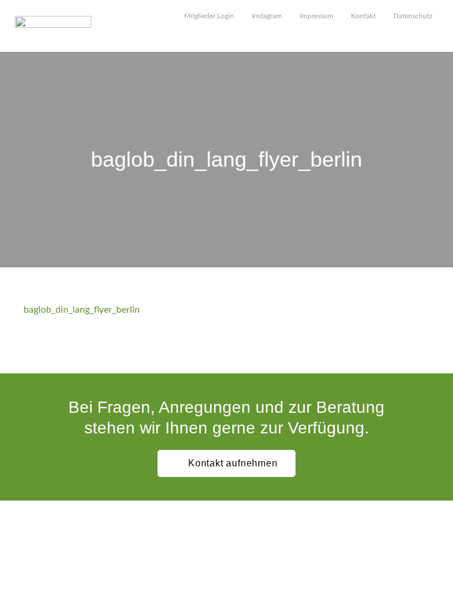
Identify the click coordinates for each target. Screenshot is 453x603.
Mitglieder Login (209, 15)
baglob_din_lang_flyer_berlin (82, 309)
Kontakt (363, 15)
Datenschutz (412, 15)
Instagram (267, 15)
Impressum (316, 15)
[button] (433, 36)
